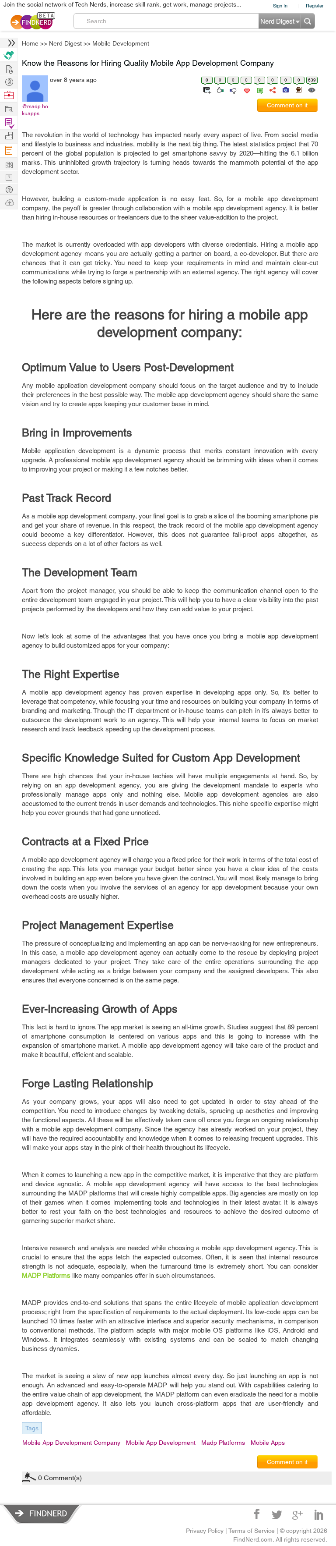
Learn (9, 150)
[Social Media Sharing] (271, 89)
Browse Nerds (9, 80)
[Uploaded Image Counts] (285, 89)
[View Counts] (311, 89)
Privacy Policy (205, 1530)
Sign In (280, 5)
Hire (9, 55)
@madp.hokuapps (35, 110)
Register (315, 5)
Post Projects (9, 68)
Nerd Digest (65, 43)
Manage (9, 123)
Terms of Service (251, 1530)
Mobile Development (120, 43)
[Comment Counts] (258, 89)
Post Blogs (9, 201)
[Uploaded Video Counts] (298, 89)
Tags (31, 1428)
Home (30, 43)
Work (9, 95)
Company (9, 136)
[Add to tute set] (206, 89)
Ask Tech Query (9, 189)
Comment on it (287, 105)
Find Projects (9, 108)
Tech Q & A (9, 176)
